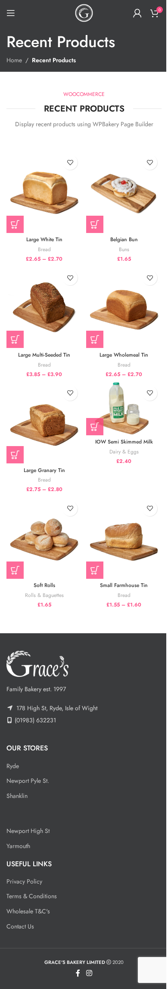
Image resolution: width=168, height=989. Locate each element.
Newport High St (28, 830)
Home (14, 60)
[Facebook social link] (78, 973)
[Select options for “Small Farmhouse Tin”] (94, 570)
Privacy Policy (24, 881)
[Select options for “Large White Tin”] (15, 224)
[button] (94, 224)
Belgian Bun (124, 239)
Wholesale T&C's (28, 911)
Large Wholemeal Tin (124, 355)
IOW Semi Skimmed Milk (124, 442)
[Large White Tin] (44, 191)
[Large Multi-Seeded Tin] (44, 307)
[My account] (137, 13)
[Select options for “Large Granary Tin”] (15, 454)
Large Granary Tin (44, 470)
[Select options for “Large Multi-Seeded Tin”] (15, 339)
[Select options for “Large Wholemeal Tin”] (94, 339)
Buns (124, 249)
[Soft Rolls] (44, 538)
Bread (44, 249)
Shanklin (17, 795)
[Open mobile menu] (10, 13)
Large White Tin (44, 239)
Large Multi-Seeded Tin (44, 355)
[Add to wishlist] (70, 162)
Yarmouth (18, 846)
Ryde (12, 766)
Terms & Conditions (31, 896)
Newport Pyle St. (27, 780)
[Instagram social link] (89, 973)
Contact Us (20, 926)
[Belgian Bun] (124, 191)
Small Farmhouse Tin (124, 585)
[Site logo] (84, 12)
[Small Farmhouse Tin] (124, 538)
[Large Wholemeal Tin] (124, 307)
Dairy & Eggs (124, 451)
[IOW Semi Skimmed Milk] (124, 408)
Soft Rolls (44, 585)
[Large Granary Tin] (44, 422)
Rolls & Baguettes (44, 595)
